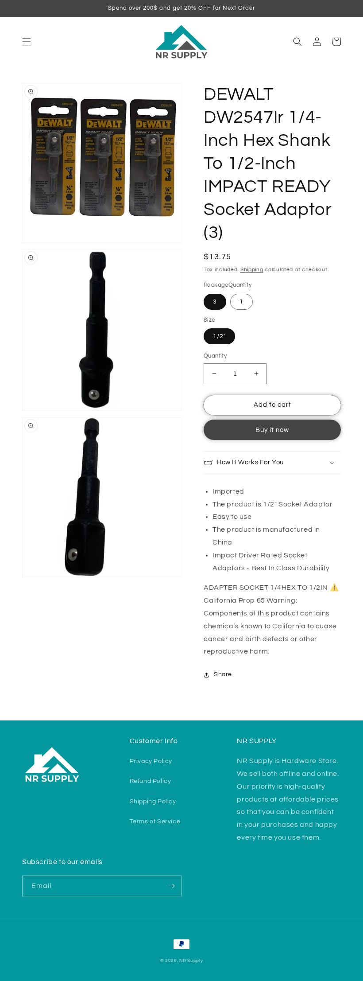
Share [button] (223, 674)
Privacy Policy (151, 761)
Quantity (215, 356)
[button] (26, 41)
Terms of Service (155, 821)
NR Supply (191, 960)
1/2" (219, 336)
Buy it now (272, 430)
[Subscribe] (171, 886)
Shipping (251, 269)
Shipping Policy (153, 801)
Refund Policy (150, 781)
